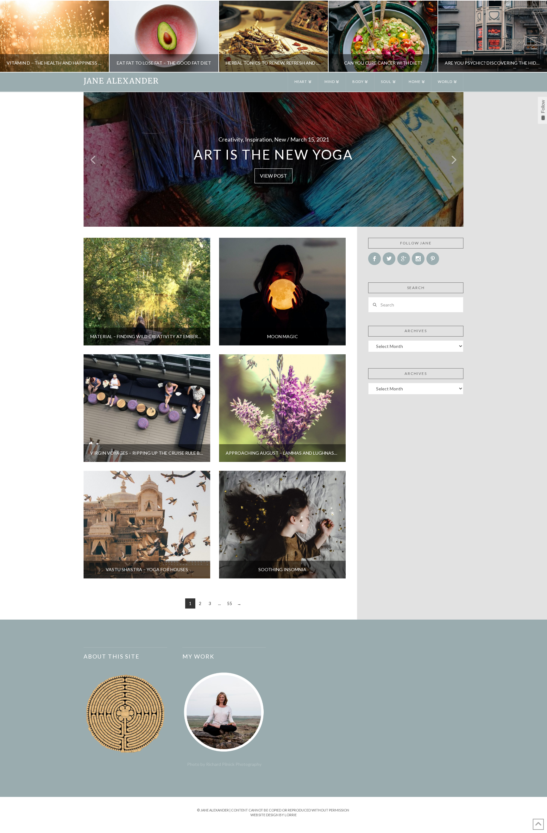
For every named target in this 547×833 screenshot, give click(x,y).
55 (229, 603)
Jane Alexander (121, 81)
